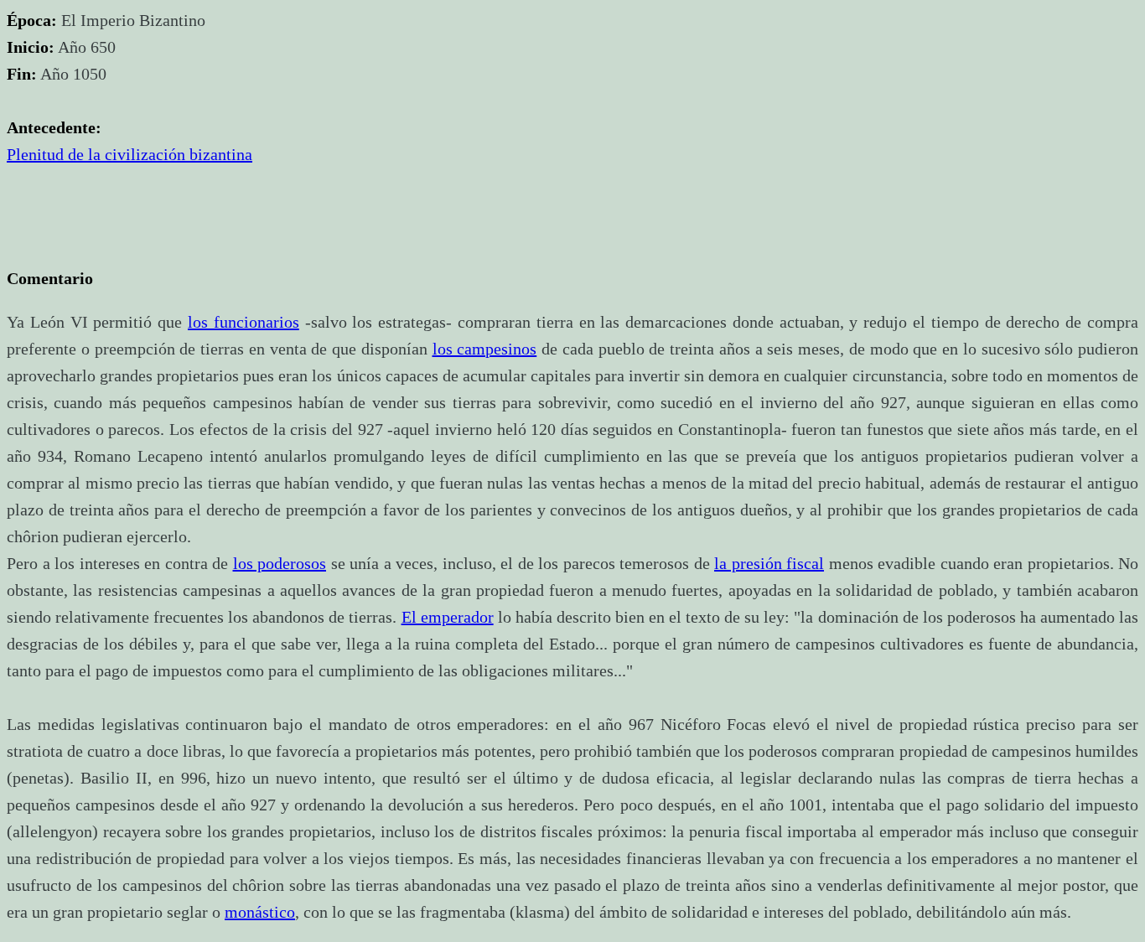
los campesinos (485, 348)
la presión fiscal (769, 563)
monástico (260, 912)
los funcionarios (243, 322)
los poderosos (280, 563)
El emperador (448, 617)
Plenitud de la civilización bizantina (129, 154)
